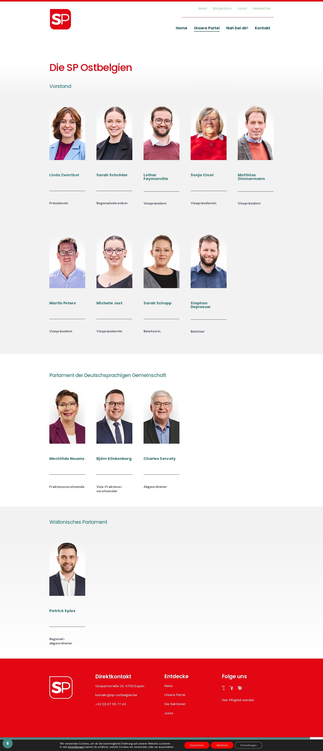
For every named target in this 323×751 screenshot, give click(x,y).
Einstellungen (76, 747)
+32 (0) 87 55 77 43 (110, 704)
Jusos (168, 713)
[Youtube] (224, 688)
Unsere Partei (174, 695)
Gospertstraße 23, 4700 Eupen (119, 686)
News (168, 686)
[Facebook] (232, 688)
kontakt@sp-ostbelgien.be (116, 695)
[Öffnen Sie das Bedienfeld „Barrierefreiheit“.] (8, 743)
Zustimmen (197, 745)
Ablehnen (222, 745)
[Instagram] (240, 688)
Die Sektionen (175, 704)
